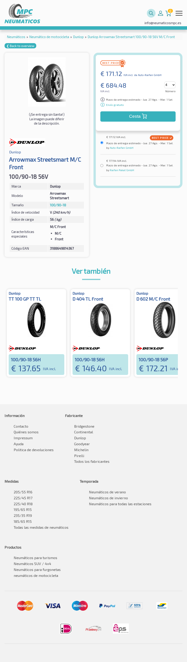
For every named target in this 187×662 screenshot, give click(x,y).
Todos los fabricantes (91, 461)
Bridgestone (84, 426)
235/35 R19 (23, 515)
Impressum (23, 438)
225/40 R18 (23, 504)
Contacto (21, 426)
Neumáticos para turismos (35, 557)
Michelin (81, 449)
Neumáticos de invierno (108, 498)
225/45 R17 (23, 498)
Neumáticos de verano (107, 492)
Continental (83, 432)
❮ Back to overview (20, 46)
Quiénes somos (26, 432)
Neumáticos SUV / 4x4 (32, 563)
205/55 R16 (23, 492)
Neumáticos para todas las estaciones (120, 504)
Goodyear (82, 444)
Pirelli (79, 455)
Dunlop (80, 438)
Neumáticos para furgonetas (37, 569)
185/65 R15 (23, 521)
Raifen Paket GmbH (121, 170)
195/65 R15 (23, 509)
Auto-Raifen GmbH (121, 147)
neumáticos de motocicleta (36, 575)
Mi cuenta (160, 13)
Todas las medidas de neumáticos (41, 527)
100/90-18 (58, 205)
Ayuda (18, 444)
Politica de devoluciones (34, 449)
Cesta (135, 116)
